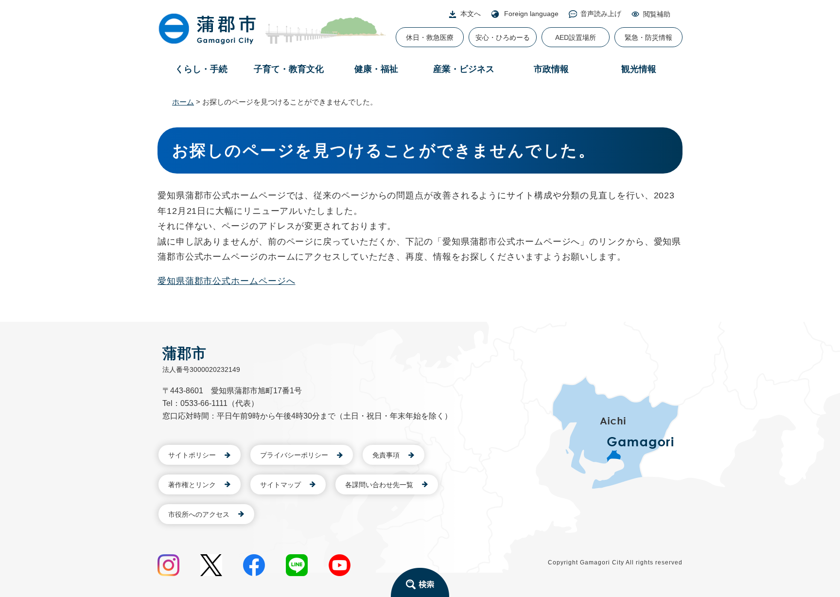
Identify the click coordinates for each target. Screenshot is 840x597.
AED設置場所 (575, 37)
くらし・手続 (201, 69)
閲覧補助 (656, 14)
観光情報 (638, 69)
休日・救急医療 (430, 37)
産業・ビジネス (463, 69)
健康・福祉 (376, 69)
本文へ (470, 14)
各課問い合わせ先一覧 (379, 485)
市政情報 (551, 69)
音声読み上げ (600, 14)
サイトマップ (280, 485)
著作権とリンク (192, 485)
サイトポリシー (192, 455)
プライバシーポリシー (294, 455)
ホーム (183, 102)
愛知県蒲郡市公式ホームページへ (227, 281)
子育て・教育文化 (289, 69)
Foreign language (531, 14)
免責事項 (386, 455)
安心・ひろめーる (502, 37)
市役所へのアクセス (198, 514)
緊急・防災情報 (648, 37)
